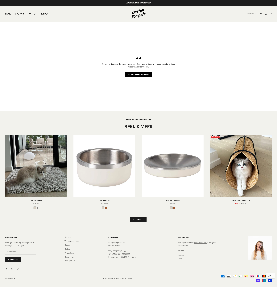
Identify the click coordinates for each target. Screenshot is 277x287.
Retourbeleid (69, 257)
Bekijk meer (138, 219)
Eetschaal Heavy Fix (172, 200)
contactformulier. (200, 243)
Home (8, 14)
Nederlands (250, 14)
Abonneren (13, 259)
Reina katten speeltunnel (241, 200)
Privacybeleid (69, 261)
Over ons (19, 14)
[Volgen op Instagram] (12, 269)
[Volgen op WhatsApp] (17, 269)
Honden (44, 14)
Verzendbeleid (69, 253)
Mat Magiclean (36, 200)
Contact (67, 245)
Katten (32, 14)
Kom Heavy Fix (104, 200)
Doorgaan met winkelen (138, 74)
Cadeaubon (68, 249)
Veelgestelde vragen (72, 241)
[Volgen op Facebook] (6, 269)
